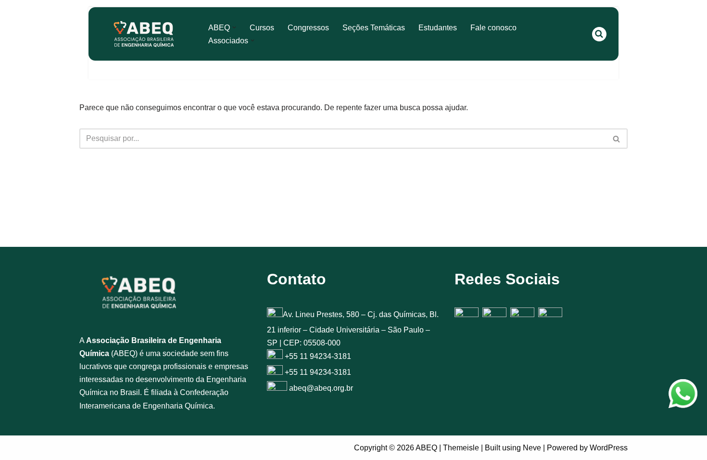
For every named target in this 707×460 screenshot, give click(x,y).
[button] (234, 27)
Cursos (262, 28)
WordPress (609, 448)
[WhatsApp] (683, 395)
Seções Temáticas (373, 28)
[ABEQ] (144, 34)
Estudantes (437, 28)
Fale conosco (493, 28)
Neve (532, 448)
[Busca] (599, 34)
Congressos (308, 28)
